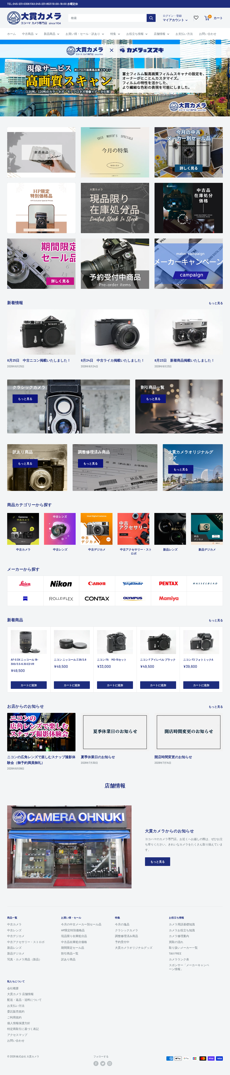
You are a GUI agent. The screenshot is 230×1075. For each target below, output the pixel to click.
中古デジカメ (15, 936)
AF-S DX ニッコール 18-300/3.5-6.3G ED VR (24, 661)
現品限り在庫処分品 (74, 936)
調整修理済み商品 (126, 936)
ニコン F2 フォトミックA (198, 659)
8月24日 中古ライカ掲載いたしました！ (112, 360)
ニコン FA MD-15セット (111, 659)
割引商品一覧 (69, 953)
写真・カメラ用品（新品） (24, 959)
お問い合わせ (207, 33)
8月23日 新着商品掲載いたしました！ (185, 360)
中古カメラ (14, 924)
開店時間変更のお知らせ (173, 757)
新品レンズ (14, 947)
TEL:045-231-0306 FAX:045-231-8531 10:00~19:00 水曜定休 (42, 3)
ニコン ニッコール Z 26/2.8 (70, 659)
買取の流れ (176, 942)
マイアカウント (174, 20)
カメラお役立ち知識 (182, 930)
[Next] (223, 530)
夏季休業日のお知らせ (98, 757)
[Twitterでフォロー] (102, 1063)
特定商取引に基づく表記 (23, 1028)
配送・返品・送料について (24, 999)
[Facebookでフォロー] (95, 1063)
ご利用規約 (14, 1017)
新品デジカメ (15, 953)
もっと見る (216, 303)
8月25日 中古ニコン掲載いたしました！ (39, 360)
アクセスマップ (17, 1034)
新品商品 (49, 33)
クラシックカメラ (126, 930)
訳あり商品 (68, 959)
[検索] (151, 18)
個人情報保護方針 (18, 1023)
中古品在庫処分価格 (74, 942)
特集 (113, 33)
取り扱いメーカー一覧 (183, 947)
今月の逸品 (122, 924)
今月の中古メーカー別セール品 (81, 924)
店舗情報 (159, 33)
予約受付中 (122, 942)
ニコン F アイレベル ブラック (158, 659)
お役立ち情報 (135, 33)
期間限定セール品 (72, 947)
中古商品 (28, 33)
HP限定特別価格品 (73, 930)
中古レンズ (14, 930)
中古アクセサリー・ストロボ (26, 942)
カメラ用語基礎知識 (182, 924)
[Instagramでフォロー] (109, 1063)
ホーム (11, 33)
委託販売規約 (15, 1011)
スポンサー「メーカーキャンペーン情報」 (189, 967)
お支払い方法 (184, 33)
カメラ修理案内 (179, 936)
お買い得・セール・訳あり (83, 33)
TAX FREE (175, 953)
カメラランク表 (179, 959)
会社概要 (13, 988)
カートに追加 (29, 685)
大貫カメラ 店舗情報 (20, 994)
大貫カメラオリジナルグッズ (133, 947)
